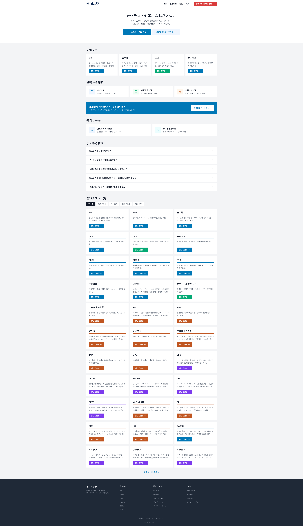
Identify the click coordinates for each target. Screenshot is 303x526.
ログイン (189, 4)
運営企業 (190, 494)
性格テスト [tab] (126, 204)
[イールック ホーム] (92, 3)
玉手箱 (122, 494)
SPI (121, 490)
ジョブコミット (158, 502)
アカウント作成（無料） (205, 4)
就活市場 (156, 490)
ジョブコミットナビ (159, 506)
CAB (121, 498)
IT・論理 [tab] (114, 204)
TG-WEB (122, 502)
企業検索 (173, 4)
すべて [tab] (90, 204)
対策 (165, 4)
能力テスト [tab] (102, 204)
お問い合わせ (191, 490)
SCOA (122, 506)
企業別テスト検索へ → (202, 108)
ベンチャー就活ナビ (159, 498)
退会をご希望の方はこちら (151, 522)
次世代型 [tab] (138, 204)
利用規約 (190, 498)
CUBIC (122, 510)
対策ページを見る (150, 472)
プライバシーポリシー (194, 502)
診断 (181, 4)
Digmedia (156, 494)
